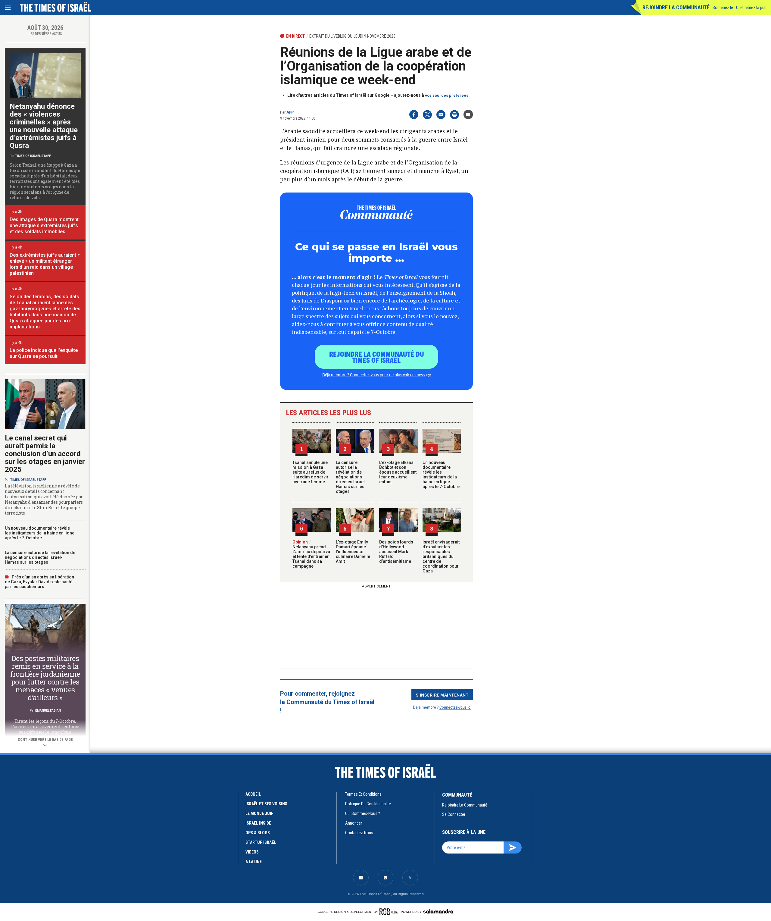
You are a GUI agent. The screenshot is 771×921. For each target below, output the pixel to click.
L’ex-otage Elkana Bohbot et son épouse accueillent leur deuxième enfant (398, 472)
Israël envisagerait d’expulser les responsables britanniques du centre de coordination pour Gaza (441, 556)
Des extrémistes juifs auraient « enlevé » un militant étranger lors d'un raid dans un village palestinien (45, 264)
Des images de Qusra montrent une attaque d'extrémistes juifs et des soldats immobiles (44, 225)
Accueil (253, 794)
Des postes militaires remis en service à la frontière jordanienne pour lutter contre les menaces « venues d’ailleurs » (45, 677)
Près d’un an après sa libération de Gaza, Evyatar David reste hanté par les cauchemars (39, 582)
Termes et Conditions (363, 794)
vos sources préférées (446, 95)
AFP (290, 112)
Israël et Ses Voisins (266, 803)
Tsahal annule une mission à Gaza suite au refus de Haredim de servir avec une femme (310, 472)
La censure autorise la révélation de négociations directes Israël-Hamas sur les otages (351, 477)
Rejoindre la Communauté (676, 7)
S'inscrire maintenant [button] (442, 694)
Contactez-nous (359, 832)
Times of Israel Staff (33, 156)
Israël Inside (258, 823)
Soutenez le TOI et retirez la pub (739, 7)
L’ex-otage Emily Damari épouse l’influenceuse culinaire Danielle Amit (353, 552)
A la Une (253, 861)
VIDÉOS (252, 852)
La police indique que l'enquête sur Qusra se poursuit (44, 353)
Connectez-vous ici (455, 707)
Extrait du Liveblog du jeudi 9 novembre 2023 (352, 36)
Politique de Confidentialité (368, 803)
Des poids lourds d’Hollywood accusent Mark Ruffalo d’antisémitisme (396, 552)
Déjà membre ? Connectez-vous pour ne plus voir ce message (376, 374)
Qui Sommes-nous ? (362, 813)
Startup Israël (260, 842)
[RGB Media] (389, 911)
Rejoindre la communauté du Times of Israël (376, 356)
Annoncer (353, 823)
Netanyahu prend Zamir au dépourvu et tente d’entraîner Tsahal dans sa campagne (311, 554)
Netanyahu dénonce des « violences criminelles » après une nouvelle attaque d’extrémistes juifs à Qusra (44, 126)
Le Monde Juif (259, 813)
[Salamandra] (438, 911)
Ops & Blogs (257, 832)
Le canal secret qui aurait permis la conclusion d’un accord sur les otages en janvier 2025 (45, 454)
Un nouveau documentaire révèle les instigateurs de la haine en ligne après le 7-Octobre (441, 474)
